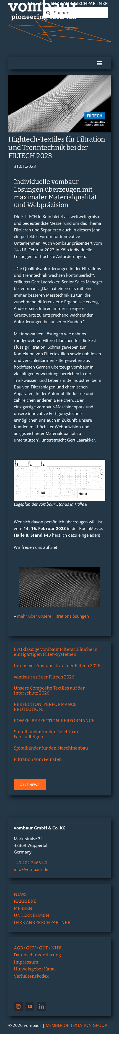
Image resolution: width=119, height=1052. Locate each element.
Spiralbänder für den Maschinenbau (51, 748)
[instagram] (18, 1006)
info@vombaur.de (31, 869)
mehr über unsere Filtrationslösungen (53, 616)
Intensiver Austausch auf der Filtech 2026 (57, 665)
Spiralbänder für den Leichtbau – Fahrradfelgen (48, 734)
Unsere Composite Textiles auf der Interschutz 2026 (49, 690)
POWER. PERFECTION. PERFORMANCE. (54, 720)
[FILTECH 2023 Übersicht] (59, 461)
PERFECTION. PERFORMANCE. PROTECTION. (45, 707)
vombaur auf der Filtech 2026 (44, 677)
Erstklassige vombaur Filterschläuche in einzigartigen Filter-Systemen (55, 652)
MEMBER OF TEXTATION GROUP (76, 1025)
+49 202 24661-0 (30, 862)
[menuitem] (31, 3)
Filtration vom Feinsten (38, 759)
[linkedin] (41, 1006)
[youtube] (29, 1006)
